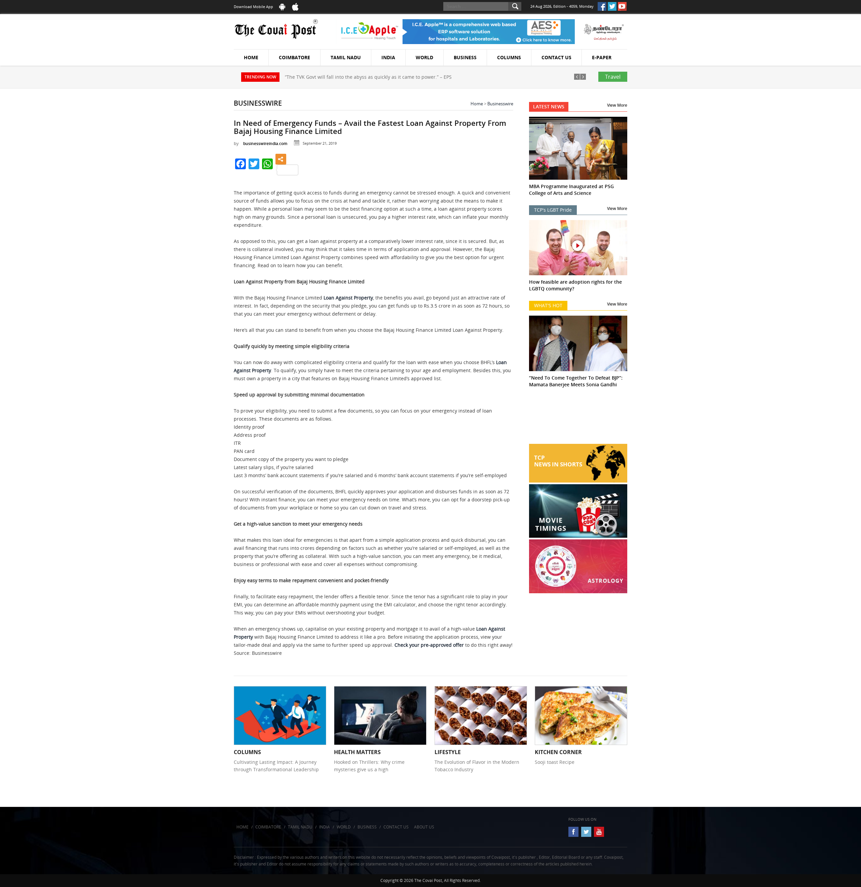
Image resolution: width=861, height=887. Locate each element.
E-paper (601, 57)
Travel (613, 76)
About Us (424, 827)
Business (465, 57)
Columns (509, 57)
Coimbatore (294, 57)
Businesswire (500, 104)
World (424, 57)
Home (251, 57)
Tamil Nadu (346, 57)
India (388, 57)
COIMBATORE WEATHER (578, 418)
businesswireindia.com (265, 143)
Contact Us (556, 57)
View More (617, 105)
